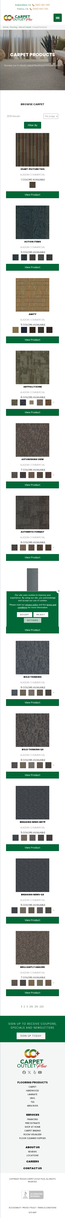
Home (5, 27)
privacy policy (31, 604)
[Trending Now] (24, 837)
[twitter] (29, 1072)
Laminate (32, 1094)
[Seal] (48, 692)
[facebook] (24, 1072)
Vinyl (32, 1098)
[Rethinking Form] (48, 547)
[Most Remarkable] (23, 402)
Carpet (32, 1086)
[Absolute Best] (40, 475)
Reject (41, 614)
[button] (31, 1036)
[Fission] (40, 692)
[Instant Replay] (32, 837)
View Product (32, 194)
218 (31, 1006)
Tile (32, 1101)
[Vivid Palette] (48, 402)
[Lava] (31, 692)
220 (41, 1006)
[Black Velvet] (49, 329)
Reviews (32, 1151)
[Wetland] (32, 585)
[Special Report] (31, 910)
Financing (32, 1119)
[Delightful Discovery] (32, 367)
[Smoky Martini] (41, 329)
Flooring (13, 27)
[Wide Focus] (23, 475)
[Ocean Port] (24, 257)
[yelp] (34, 1072)
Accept (24, 614)
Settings (32, 620)
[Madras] (32, 294)
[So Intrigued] (32, 947)
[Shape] (32, 657)
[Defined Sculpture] (23, 547)
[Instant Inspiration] (48, 982)
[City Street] (49, 257)
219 (36, 1006)
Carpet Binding (32, 1130)
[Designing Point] (32, 512)
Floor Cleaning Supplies (32, 1138)
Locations (33, 1155)
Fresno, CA (22, 8)
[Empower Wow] (40, 982)
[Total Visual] (31, 475)
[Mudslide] (32, 149)
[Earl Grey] (41, 257)
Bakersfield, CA (23, 4)
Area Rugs (32, 1105)
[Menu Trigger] (58, 18)
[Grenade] (23, 692)
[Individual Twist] (31, 547)
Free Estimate (32, 1123)
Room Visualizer (32, 1134)
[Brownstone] (32, 257)
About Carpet (25, 27)
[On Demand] (41, 837)
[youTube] (40, 1072)
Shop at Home (32, 1126)
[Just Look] (48, 475)
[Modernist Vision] (31, 402)
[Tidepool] (32, 222)
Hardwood (32, 1090)
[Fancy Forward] (32, 439)
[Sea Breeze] (24, 329)
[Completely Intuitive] (31, 982)
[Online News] (32, 802)
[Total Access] (49, 837)
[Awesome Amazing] (40, 402)
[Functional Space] (40, 547)
